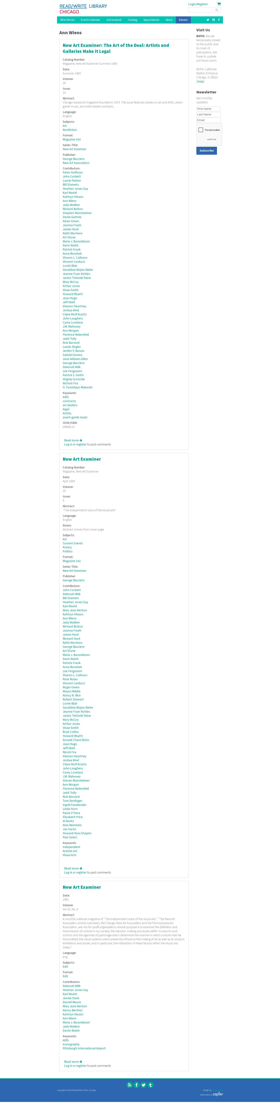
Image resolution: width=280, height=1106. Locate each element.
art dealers (70, 405)
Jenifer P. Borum (73, 351)
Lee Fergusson (72, 371)
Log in (68, 444)
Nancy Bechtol (72, 1010)
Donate (183, 20)
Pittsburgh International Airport (84, 1048)
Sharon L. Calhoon (75, 258)
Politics (67, 552)
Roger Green (71, 687)
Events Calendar (90, 20)
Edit (65, 967)
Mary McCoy (71, 282)
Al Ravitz (68, 821)
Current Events (73, 543)
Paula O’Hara (71, 813)
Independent (71, 847)
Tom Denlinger (72, 801)
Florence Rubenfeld (76, 335)
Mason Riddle (72, 691)
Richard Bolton (73, 209)
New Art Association (76, 163)
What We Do (67, 20)
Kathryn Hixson (73, 197)
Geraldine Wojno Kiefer (78, 270)
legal (66, 409)
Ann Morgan (71, 331)
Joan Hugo (70, 298)
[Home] (83, 9)
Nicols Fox (69, 752)
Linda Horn (70, 809)
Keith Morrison (72, 233)
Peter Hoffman (73, 173)
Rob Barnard (71, 343)
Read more (73, 440)
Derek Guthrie (72, 217)
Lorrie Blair (70, 266)
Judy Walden (71, 205)
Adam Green (71, 221)
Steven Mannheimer (76, 781)
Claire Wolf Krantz (75, 314)
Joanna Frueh (72, 225)
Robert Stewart (73, 700)
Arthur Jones (71, 286)
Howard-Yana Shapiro (77, 833)
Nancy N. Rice (72, 695)
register (81, 444)
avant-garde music (75, 417)
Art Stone (69, 237)
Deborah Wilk (72, 367)
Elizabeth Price (73, 817)
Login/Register (198, 4)
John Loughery (73, 319)
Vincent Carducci (74, 262)
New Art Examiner (74, 149)
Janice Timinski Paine (77, 278)
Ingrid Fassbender (75, 805)
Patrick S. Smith (73, 375)
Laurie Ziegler (72, 347)
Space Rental (151, 20)
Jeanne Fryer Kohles (76, 274)
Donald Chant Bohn (76, 740)
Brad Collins (71, 732)
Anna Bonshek (72, 254)
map (200, 81)
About (169, 20)
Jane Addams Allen (75, 359)
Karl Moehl (70, 193)
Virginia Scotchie (74, 379)
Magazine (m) (72, 140)
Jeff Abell (69, 302)
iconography (71, 1044)
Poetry (67, 547)
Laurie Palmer (72, 181)
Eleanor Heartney (74, 306)
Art (65, 126)
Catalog (132, 20)
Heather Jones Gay (75, 189)
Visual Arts (69, 855)
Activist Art (70, 851)
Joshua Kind (71, 310)
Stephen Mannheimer (77, 213)
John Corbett (72, 177)
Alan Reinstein (72, 825)
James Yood (71, 229)
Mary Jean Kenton (75, 610)
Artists (67, 413)
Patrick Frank (72, 250)
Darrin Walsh (71, 1031)
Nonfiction (70, 130)
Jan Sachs (69, 829)
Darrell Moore (72, 1002)
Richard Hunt (71, 639)
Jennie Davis (71, 998)
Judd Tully (69, 339)
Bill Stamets (71, 185)
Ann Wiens (69, 201)
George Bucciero (74, 159)
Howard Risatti (73, 294)
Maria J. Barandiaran (76, 241)
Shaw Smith (71, 290)
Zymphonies (217, 1090)
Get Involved (114, 20)
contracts (69, 401)
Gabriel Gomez (72, 355)
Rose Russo (70, 679)
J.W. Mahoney (72, 327)
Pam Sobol (70, 837)
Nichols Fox (70, 383)
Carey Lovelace (73, 323)
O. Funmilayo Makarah (77, 387)
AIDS (66, 397)
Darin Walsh (70, 246)
